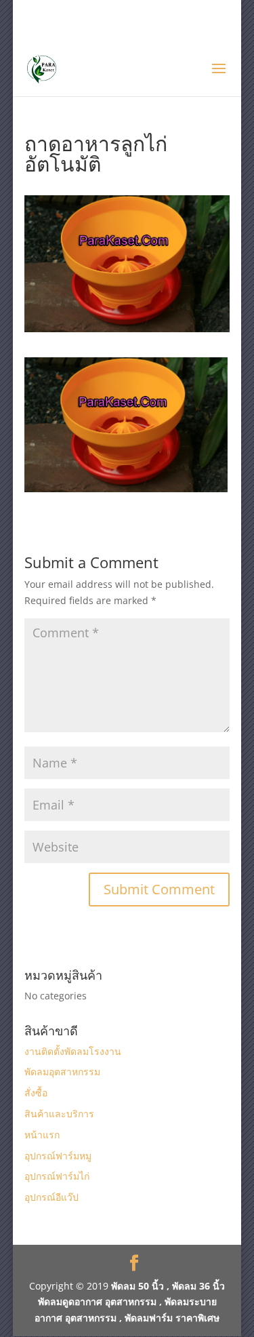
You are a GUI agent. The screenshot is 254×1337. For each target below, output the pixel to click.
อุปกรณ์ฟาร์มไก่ (56, 1176)
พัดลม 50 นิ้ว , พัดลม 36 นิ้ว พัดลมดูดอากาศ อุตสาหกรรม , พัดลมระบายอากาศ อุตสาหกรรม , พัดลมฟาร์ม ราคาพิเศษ (130, 1302)
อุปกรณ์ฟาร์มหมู (57, 1155)
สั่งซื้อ (35, 1092)
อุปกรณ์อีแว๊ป (51, 1197)
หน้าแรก (42, 1134)
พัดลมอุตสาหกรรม (62, 1071)
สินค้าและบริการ (59, 1113)
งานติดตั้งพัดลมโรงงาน (72, 1051)
